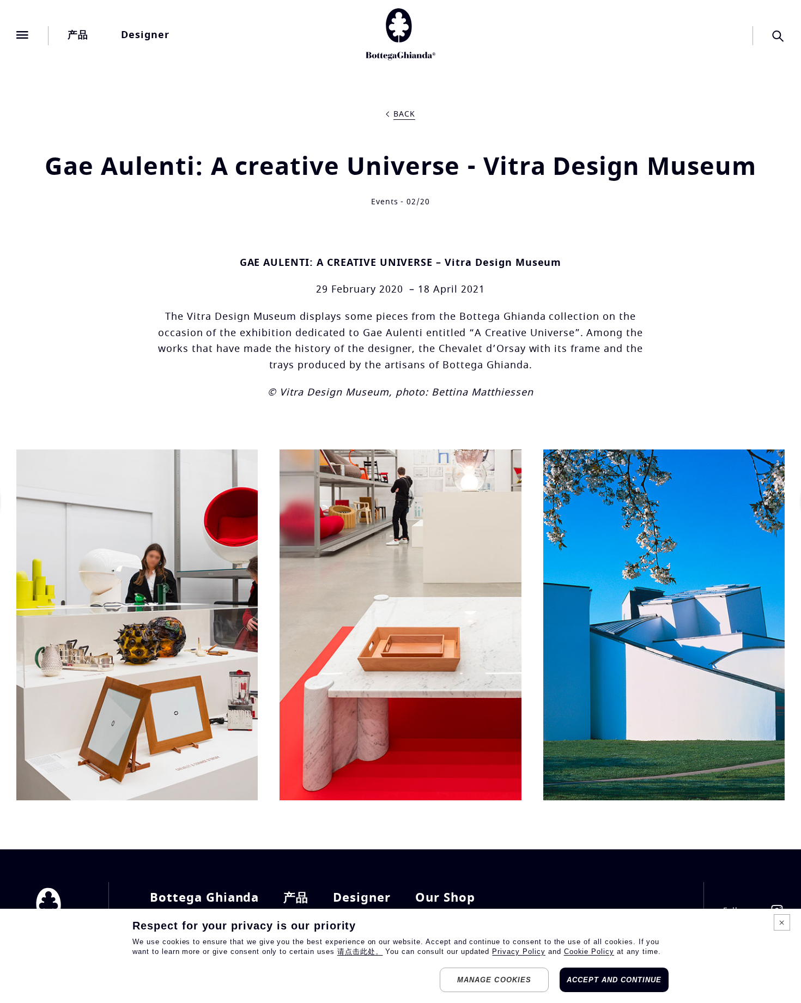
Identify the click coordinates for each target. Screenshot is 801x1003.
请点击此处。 (360, 951)
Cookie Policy (589, 951)
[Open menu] (22, 35)
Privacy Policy (518, 951)
